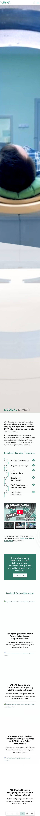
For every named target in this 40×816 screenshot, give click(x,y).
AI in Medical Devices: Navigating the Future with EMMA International (20, 792)
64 (22, 813)
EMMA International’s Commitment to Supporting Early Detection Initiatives (20, 687)
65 (27, 813)
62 (12, 813)
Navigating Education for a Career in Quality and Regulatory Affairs (20, 636)
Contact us (20, 575)
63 (17, 813)
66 (32, 813)
